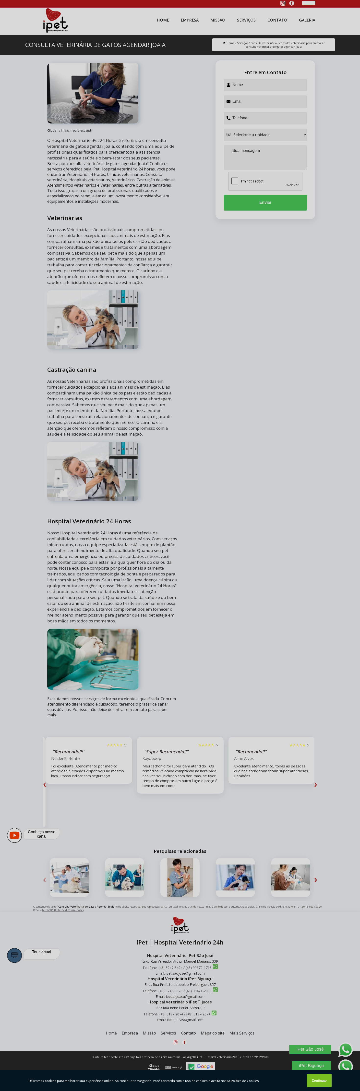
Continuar (319, 1080)
